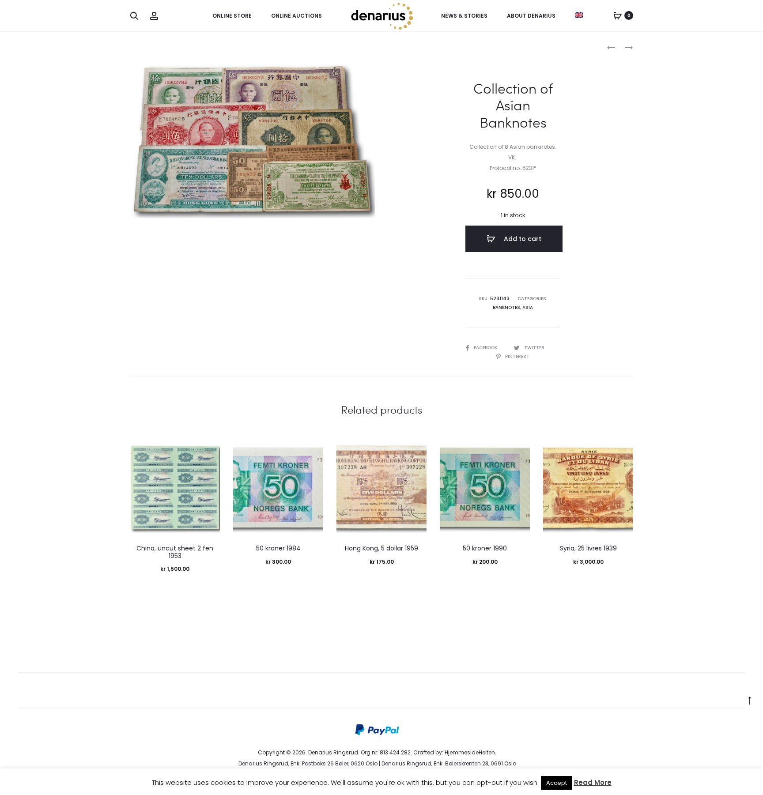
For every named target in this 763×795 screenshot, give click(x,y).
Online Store (232, 15)
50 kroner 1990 (485, 548)
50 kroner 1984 (278, 548)
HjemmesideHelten (470, 752)
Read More (593, 782)
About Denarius (531, 15)
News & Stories (464, 15)
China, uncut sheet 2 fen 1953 (174, 552)
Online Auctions (296, 15)
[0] (617, 15)
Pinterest (517, 356)
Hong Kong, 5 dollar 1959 (381, 548)
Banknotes (170, 46)
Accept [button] (556, 783)
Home (138, 46)
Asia (527, 307)
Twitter (534, 347)
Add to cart (521, 238)
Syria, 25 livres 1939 (588, 548)
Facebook (486, 347)
